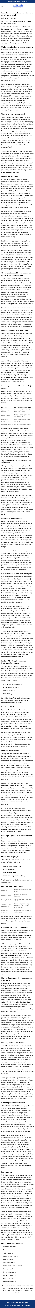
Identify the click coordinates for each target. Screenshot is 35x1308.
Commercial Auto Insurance (12, 1266)
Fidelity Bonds (8, 1259)
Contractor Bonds (9, 1262)
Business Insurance (9, 1247)
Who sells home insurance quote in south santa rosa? (18, 1290)
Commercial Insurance (10, 1250)
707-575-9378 (10, 18)
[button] (2, 6)
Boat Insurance (8, 1278)
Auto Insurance (8, 1253)
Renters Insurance (9, 1275)
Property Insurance (9, 1272)
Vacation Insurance (9, 1282)
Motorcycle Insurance (10, 1256)
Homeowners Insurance (15, 114)
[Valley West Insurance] (17, 6)
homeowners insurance (24, 326)
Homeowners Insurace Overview (18, 1288)
